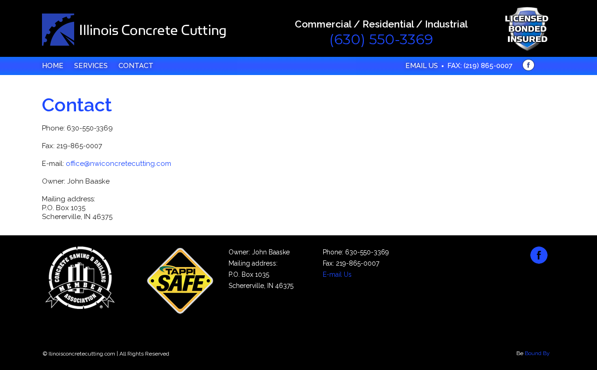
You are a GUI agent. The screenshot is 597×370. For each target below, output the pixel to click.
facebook (528, 65)
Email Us (421, 66)
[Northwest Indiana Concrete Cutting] (134, 30)
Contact (135, 66)
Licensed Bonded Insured (526, 29)
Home (52, 66)
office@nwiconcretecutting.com (118, 163)
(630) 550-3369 (381, 39)
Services (91, 66)
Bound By (537, 353)
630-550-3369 (367, 252)
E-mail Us (337, 274)
